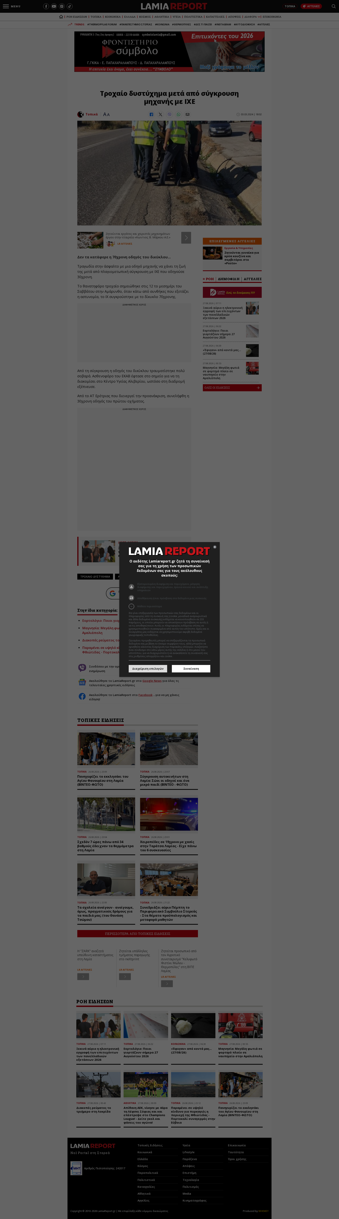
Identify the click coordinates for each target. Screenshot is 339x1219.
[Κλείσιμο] (215, 547)
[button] (169, 606)
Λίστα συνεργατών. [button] (170, 635)
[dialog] (169, 609)
